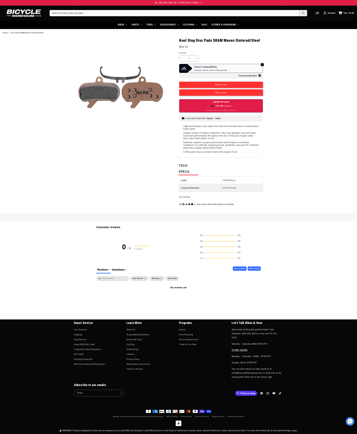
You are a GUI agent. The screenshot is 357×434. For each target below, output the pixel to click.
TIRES (149, 24)
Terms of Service (134, 369)
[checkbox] (172, 278)
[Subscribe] (121, 393)
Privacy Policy (133, 359)
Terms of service (202, 416)
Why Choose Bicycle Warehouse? (89, 364)
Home (5, 33)
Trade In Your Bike (187, 344)
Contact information (235, 416)
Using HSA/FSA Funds (84, 344)
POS (138, 417)
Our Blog (130, 344)
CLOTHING (188, 24)
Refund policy (172, 416)
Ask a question (239, 268)
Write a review (254, 268)
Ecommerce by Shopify (153, 417)
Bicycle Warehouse (128, 417)
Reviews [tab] (103, 269)
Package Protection (83, 359)
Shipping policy (218, 416)
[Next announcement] (282, 2)
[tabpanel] (178, 297)
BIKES (121, 24)
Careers (130, 354)
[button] (220, 235)
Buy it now (221, 92)
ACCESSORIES (168, 24)
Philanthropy (132, 349)
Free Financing (186, 335)
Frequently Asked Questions (87, 349)
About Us (130, 330)
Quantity (182, 53)
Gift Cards (79, 354)
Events (182, 330)
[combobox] (174, 13)
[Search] (303, 13)
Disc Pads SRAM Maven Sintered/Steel (27, 33)
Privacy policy (186, 416)
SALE (204, 24)
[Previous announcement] (75, 2)
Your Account (80, 330)
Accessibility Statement (137, 335)
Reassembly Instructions (138, 364)
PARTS (135, 24)
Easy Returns (80, 339)
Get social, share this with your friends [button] (215, 204)
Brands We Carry (134, 339)
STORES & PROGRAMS (224, 24)
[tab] (119, 270)
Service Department (188, 339)
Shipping (78, 335)
